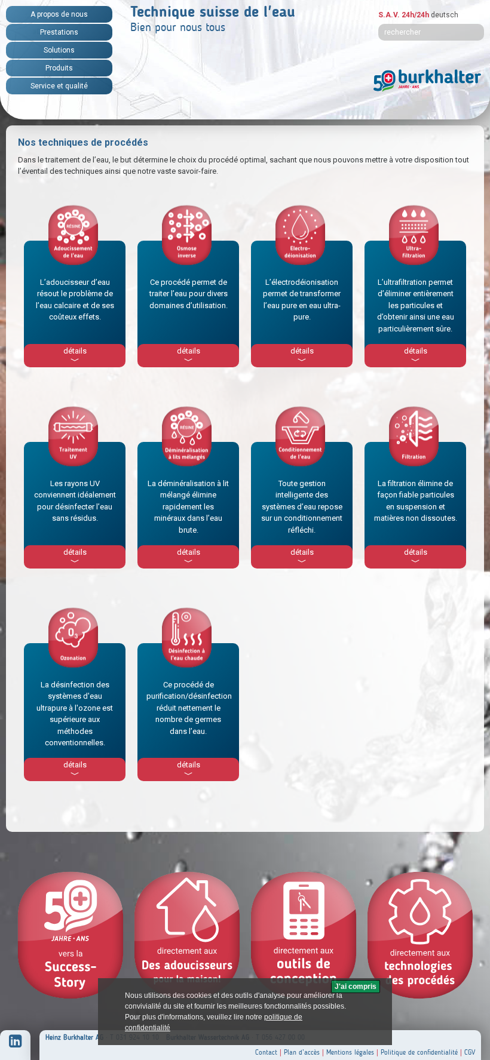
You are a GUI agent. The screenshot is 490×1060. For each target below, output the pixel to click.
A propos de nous (59, 14)
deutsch (444, 15)
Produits (59, 68)
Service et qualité (59, 86)
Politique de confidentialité (419, 1052)
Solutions (59, 50)
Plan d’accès (302, 1052)
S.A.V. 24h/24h (403, 15)
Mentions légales (350, 1052)
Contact (266, 1052)
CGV (469, 1052)
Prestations (59, 32)
